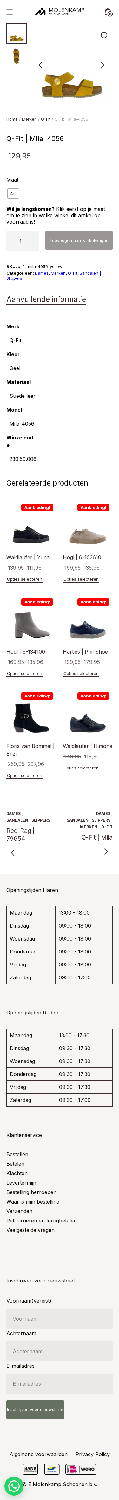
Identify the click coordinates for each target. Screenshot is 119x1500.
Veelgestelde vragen (30, 1230)
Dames (42, 273)
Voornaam (28, 1301)
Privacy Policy (93, 1454)
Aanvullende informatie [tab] (46, 299)
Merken (29, 119)
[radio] (13, 193)
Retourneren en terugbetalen (41, 1220)
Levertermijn (21, 1183)
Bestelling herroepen (31, 1192)
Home (12, 119)
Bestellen (17, 1154)
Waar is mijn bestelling (32, 1201)
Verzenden (19, 1211)
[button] (104, 35)
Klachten (17, 1173)
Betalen (15, 1164)
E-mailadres (20, 1366)
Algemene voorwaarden (39, 1454)
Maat (12, 179)
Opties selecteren (24, 579)
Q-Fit (45, 119)
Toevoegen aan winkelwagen (79, 240)
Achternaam (21, 1333)
